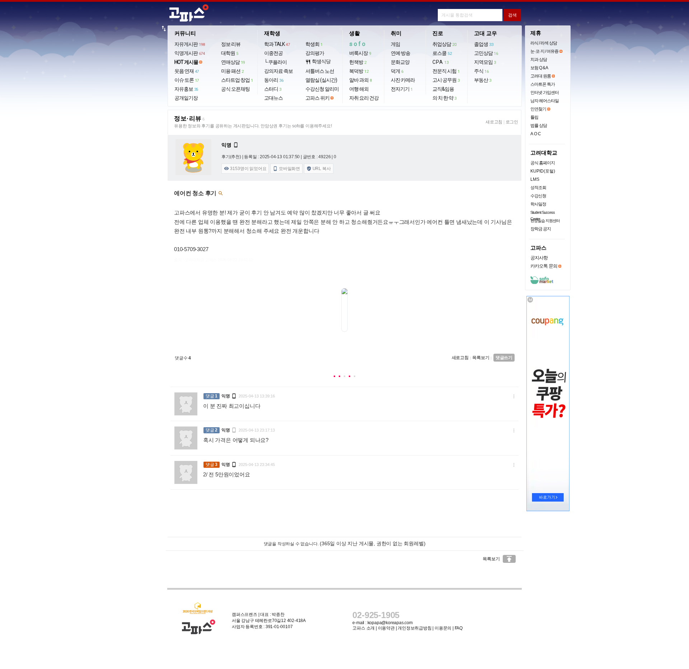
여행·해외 (359, 89)
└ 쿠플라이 (275, 62)
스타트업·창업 (237, 80)
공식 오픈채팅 (235, 89)
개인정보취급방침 (414, 628)
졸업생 (483, 44)
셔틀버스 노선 (319, 71)
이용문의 (443, 628)
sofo (358, 44)
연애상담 (233, 62)
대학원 (229, 53)
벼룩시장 (360, 53)
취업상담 (444, 44)
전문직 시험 (446, 71)
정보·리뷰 (230, 44)
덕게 (397, 71)
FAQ (459, 628)
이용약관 (386, 628)
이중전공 (273, 53)
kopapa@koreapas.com (390, 622)
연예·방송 (400, 53)
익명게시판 (189, 53)
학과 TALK (277, 44)
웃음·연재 (186, 71)
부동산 (482, 80)
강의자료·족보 (278, 71)
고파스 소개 (363, 628)
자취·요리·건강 (364, 98)
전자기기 (402, 89)
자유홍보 (186, 89)
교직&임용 (443, 89)
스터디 (272, 89)
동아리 (273, 80)
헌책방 (357, 62)
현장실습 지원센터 (545, 220)
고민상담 (486, 53)
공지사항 (539, 257)
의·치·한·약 (444, 98)
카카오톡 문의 (543, 266)
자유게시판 (189, 44)
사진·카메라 (403, 80)
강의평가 (314, 53)
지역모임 (485, 62)
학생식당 (318, 61)
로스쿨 (441, 53)
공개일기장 (186, 98)
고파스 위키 (317, 98)
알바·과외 (360, 80)
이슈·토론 (186, 80)
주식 (481, 71)
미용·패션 (232, 71)
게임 (395, 44)
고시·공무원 (446, 80)
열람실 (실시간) (321, 80)
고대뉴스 (273, 98)
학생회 (314, 44)
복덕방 (358, 71)
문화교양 (400, 62)
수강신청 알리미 (322, 89)
